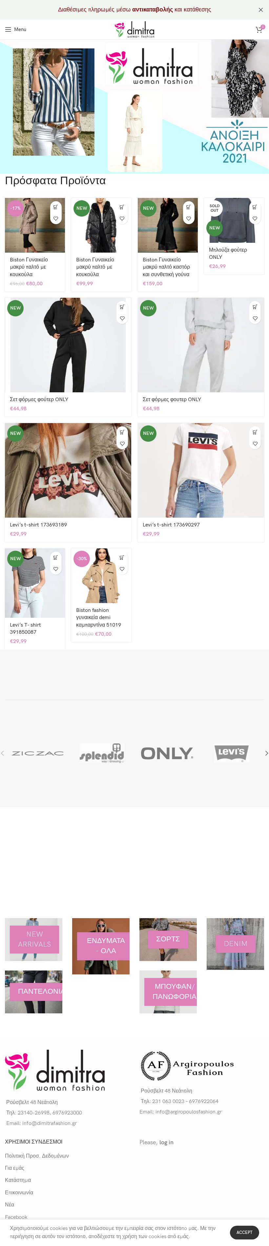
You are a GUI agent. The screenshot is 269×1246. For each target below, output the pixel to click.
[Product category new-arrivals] (33, 939)
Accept (245, 1232)
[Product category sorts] (168, 939)
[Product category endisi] (101, 946)
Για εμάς (14, 1168)
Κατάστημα (18, 1180)
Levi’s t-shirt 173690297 (171, 525)
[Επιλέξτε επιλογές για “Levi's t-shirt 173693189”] (122, 432)
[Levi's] (231, 753)
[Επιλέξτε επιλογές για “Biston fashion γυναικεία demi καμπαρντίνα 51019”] (122, 557)
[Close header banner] (261, 10)
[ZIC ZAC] (37, 753)
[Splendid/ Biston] (102, 753)
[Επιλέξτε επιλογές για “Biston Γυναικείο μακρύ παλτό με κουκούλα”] (56, 207)
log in (166, 1142)
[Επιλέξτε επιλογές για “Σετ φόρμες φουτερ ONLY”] (255, 306)
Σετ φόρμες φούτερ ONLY (39, 400)
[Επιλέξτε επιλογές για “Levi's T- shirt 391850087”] (56, 557)
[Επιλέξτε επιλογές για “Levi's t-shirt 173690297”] (255, 432)
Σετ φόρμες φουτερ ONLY (172, 400)
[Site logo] (134, 29)
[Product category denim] (235, 944)
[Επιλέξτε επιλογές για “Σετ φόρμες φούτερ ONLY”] (122, 306)
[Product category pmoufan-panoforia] (168, 991)
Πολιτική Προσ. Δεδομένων (37, 1156)
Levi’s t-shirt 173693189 (38, 525)
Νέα (9, 1205)
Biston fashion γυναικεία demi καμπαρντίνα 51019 (98, 617)
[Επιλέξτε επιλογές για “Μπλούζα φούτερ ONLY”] (255, 207)
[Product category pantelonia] (33, 991)
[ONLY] (166, 753)
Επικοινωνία (19, 1193)
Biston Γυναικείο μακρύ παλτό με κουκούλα (29, 267)
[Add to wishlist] (56, 218)
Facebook (16, 1217)
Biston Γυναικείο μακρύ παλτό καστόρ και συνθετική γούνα (166, 267)
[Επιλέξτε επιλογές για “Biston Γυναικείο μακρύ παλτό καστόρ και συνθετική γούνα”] (189, 207)
